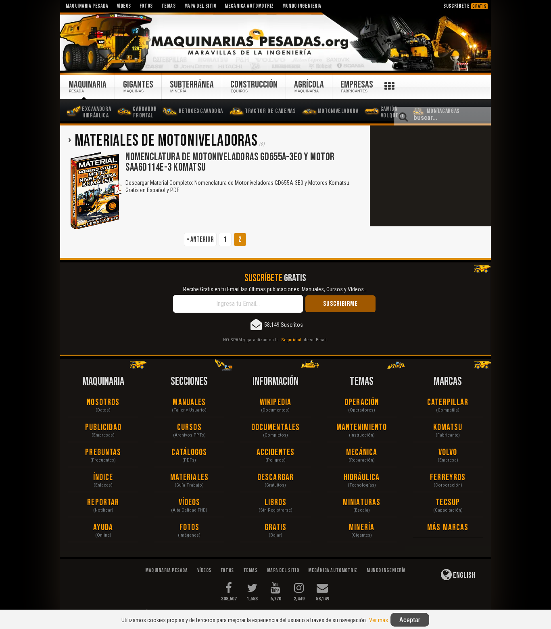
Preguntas (103, 452)
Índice (103, 477)
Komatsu (448, 427)
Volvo (447, 452)
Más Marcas (447, 527)
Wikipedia (275, 402)
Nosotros (103, 402)
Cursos (189, 427)
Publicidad (103, 427)
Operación (361, 402)
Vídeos (189, 502)
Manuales (189, 402)
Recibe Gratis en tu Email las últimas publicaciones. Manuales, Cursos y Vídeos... (275, 289)
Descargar (275, 477)
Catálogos (189, 452)
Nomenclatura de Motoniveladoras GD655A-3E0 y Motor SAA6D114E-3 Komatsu (230, 162)
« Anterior (200, 239)
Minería (361, 527)
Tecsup (448, 502)
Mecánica (362, 452)
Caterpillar (447, 402)
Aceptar (409, 620)
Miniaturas (361, 502)
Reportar (103, 502)
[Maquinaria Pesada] (275, 42)
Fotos (189, 527)
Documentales (275, 427)
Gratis (276, 527)
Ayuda (103, 527)
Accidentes (275, 452)
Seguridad (291, 340)
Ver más (378, 620)
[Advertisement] (430, 175)
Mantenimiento (361, 427)
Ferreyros (447, 477)
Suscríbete (465, 5)
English (463, 575)
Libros (276, 502)
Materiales (189, 477)
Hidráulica (362, 477)
